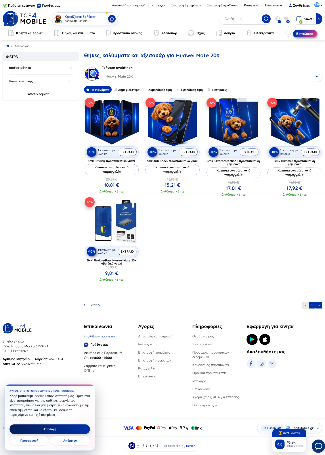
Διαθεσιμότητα (20, 68)
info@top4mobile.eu (99, 336)
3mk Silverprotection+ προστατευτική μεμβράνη (233, 162)
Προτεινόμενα (100, 89)
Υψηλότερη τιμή (192, 89)
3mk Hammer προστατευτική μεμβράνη (294, 162)
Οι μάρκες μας (203, 336)
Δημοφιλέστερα (129, 89)
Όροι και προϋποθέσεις (209, 373)
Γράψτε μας (51, 5)
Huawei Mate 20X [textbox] (119, 76)
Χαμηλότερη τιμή (160, 89)
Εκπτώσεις (219, 89)
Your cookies (202, 344)
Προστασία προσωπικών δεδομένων (210, 354)
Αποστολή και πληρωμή (128, 5)
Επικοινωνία (273, 5)
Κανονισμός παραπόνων (210, 365)
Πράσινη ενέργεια (21, 5)
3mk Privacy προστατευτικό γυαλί (111, 161)
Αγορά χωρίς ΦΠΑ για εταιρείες (215, 397)
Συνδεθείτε (301, 5)
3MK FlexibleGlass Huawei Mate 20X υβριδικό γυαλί (112, 262)
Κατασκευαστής (21, 81)
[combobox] (212, 76)
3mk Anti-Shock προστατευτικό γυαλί (172, 161)
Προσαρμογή (29, 440)
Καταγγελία (251, 5)
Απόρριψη (70, 440)
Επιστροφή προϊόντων (222, 5)
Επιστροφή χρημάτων (186, 5)
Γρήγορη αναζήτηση (117, 68)
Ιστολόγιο (158, 5)
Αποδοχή (49, 429)
